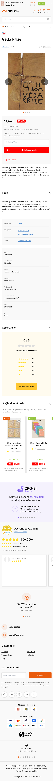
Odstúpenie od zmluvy (37, 768)
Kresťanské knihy (19, 27)
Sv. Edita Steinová (24, 241)
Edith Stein (5, 47)
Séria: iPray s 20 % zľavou (38, 444)
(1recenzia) (16, 451)
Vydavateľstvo (6, 655)
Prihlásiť (40, 675)
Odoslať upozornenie (28, 150)
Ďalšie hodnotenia (20, 532)
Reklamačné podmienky (36, 766)
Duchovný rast (23, 231)
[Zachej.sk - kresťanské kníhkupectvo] (10, 11)
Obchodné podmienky (15, 766)
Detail (41, 3)
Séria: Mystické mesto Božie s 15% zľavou (14, 445)
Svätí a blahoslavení (25, 234)
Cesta (20, 223)
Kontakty (4, 652)
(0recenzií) (47, 47)
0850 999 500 (14, 627)
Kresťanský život (34, 27)
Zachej (7, 27)
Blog (3, 658)
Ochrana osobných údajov (15, 768)
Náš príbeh (31, 655)
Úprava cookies (31, 771)
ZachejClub (31, 652)
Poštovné (19, 771)
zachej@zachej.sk (16, 635)
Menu (48, 13)
